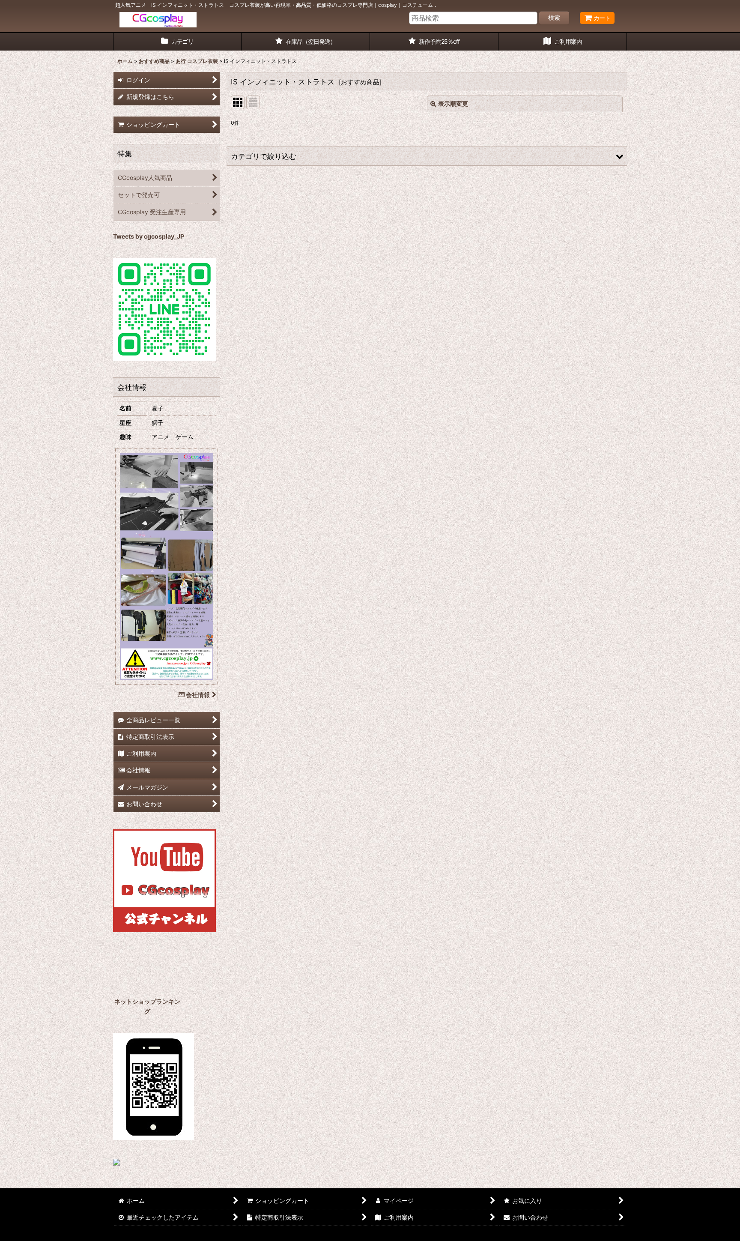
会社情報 (198, 694)
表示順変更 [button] (453, 103)
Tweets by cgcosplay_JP (148, 236)
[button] (427, 156)
